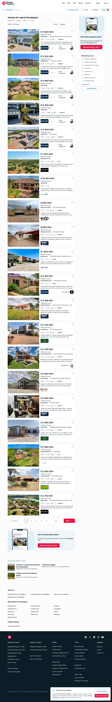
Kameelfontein (35, 609)
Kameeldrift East (35, 606)
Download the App (80, 659)
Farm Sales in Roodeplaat (61, 594)
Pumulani (56, 606)
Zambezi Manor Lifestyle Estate (94, 65)
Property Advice (57, 646)
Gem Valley (11, 614)
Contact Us (100, 653)
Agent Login (78, 674)
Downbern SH (89, 71)
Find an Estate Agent (14, 671)
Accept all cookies (101, 695)
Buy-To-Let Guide (57, 671)
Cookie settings (102, 691)
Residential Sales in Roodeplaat (17, 594)
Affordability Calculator (81, 649)
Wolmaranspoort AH (90, 77)
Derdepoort (11, 611)
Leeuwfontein (35, 611)
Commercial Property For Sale (16, 650)
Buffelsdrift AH (12, 609)
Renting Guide (56, 674)
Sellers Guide (56, 662)
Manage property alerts (91, 47)
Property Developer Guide (59, 668)
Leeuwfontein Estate (14, 626)
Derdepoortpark (89, 81)
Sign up (106, 3)
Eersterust (88, 68)
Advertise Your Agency (81, 680)
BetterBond (78, 665)
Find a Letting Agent (36, 659)
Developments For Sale (14, 653)
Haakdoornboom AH (90, 62)
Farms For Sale (12, 662)
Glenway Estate (12, 617)
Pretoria (25, 20)
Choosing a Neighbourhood (60, 653)
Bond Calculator (79, 646)
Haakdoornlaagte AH (91, 59)
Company (100, 642)
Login (97, 3)
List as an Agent (79, 677)
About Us (99, 646)
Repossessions (12, 656)
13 (56, 521)
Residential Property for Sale (16, 646)
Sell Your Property (13, 668)
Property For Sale (14, 642)
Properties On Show (13, 659)
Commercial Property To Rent (38, 650)
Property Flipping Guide (59, 665)
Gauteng (18, 20)
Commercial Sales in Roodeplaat (40, 594)
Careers (99, 650)
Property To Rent (36, 642)
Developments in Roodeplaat (16, 597)
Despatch (87, 74)
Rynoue (56, 611)
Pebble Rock (34, 614)
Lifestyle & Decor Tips (58, 656)
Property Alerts (79, 656)
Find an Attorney (79, 653)
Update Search (91, 88)
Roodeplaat (32, 20)
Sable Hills (57, 614)
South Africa (11, 20)
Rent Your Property (35, 656)
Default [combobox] (62, 24)
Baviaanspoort (12, 606)
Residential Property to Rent (38, 646)
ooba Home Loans (80, 668)
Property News (56, 649)
